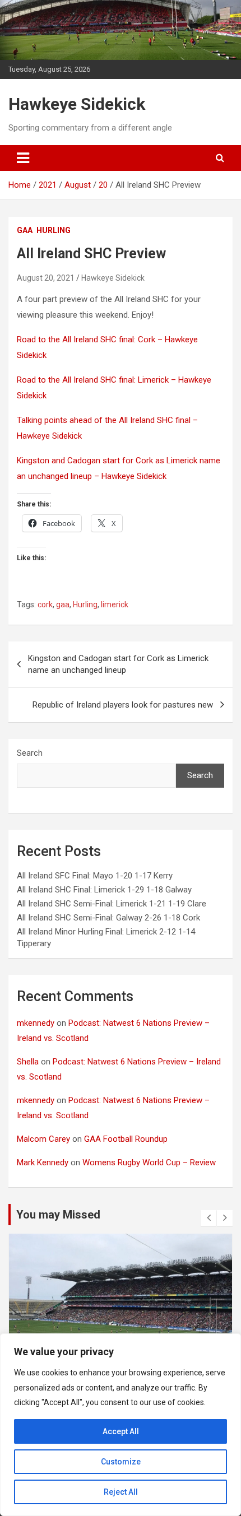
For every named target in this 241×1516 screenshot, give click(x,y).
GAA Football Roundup (126, 1139)
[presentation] (208, 1218)
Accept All (121, 1431)
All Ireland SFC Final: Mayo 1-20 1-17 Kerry (95, 876)
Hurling (85, 604)
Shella (28, 1062)
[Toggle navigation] (23, 158)
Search (30, 753)
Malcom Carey (43, 1139)
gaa (25, 230)
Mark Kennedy (42, 1162)
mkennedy (35, 1023)
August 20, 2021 (46, 277)
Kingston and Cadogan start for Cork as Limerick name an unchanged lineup (118, 664)
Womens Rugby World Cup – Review (149, 1162)
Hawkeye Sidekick (76, 104)
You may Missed (58, 1214)
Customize (121, 1461)
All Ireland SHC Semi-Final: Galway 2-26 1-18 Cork (108, 918)
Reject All (121, 1491)
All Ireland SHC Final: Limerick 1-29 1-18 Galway (104, 890)
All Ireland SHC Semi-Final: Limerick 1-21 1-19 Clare (111, 904)
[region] (120, 1424)
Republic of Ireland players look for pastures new (123, 705)
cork (45, 604)
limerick (114, 604)
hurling (53, 230)
